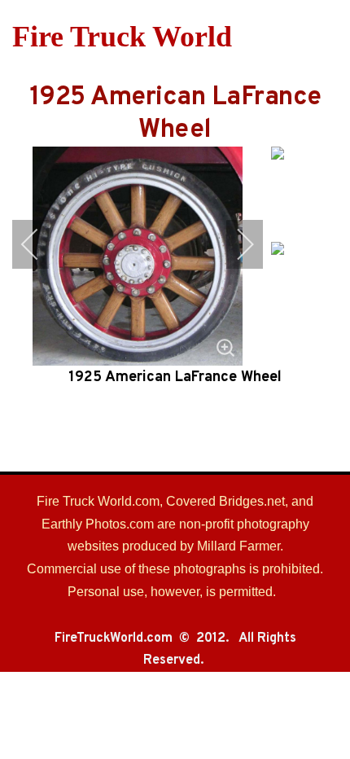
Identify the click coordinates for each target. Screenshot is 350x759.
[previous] (40, 244)
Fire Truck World (122, 36)
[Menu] (327, 36)
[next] (234, 244)
